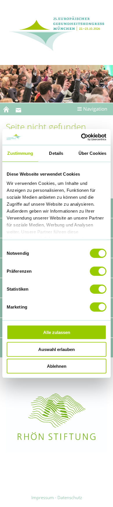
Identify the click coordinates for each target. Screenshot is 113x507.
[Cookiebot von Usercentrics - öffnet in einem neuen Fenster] (81, 137)
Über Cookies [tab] (92, 153)
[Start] (6, 109)
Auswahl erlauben (56, 349)
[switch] (98, 271)
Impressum (42, 497)
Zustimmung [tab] (20, 153)
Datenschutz (69, 497)
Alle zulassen (56, 332)
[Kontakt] (18, 109)
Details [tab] (56, 153)
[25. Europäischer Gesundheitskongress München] (56, 33)
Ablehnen (56, 366)
